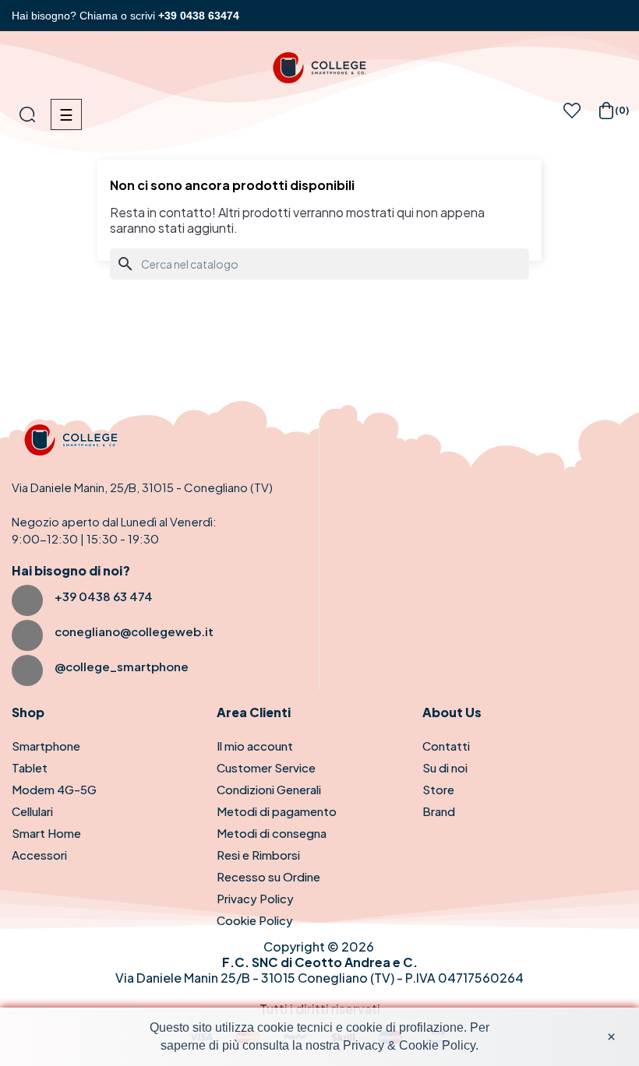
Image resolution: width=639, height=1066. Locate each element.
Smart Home (46, 832)
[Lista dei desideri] (572, 115)
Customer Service (266, 767)
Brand (438, 811)
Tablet (30, 767)
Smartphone (46, 745)
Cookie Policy (255, 920)
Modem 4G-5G (54, 789)
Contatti (446, 745)
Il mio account (255, 745)
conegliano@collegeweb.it (134, 631)
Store (438, 789)
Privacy (363, 1045)
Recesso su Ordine (268, 876)
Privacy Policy (255, 898)
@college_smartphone (122, 666)
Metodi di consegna (272, 832)
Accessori (39, 854)
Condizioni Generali (269, 789)
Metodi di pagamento (277, 811)
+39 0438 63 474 (104, 596)
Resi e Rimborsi (258, 854)
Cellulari (32, 811)
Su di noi (445, 767)
